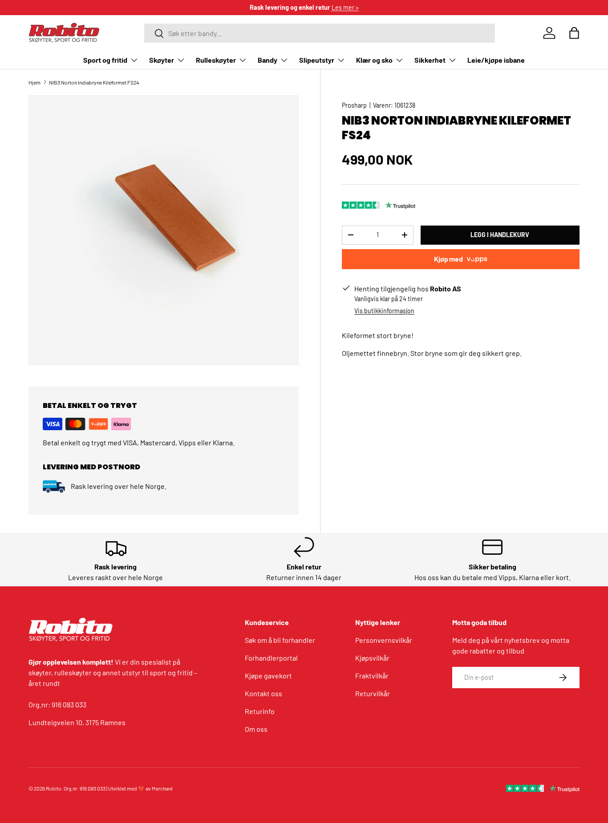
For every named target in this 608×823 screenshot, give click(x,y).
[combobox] (319, 33)
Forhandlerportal (271, 658)
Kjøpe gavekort (268, 675)
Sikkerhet (430, 60)
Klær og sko (374, 60)
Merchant (162, 788)
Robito (53, 788)
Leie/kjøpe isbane (496, 60)
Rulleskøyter (216, 60)
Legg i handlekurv (499, 234)
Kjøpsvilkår (372, 658)
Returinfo (260, 711)
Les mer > (345, 7)
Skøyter (161, 60)
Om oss (256, 729)
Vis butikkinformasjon (384, 311)
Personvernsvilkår (383, 640)
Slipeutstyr (316, 60)
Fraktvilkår (372, 675)
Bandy (267, 60)
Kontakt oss (263, 693)
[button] (574, 33)
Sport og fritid (105, 60)
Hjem (34, 82)
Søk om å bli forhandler (280, 640)
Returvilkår (372, 693)
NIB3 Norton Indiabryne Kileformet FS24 (94, 82)
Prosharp (354, 105)
